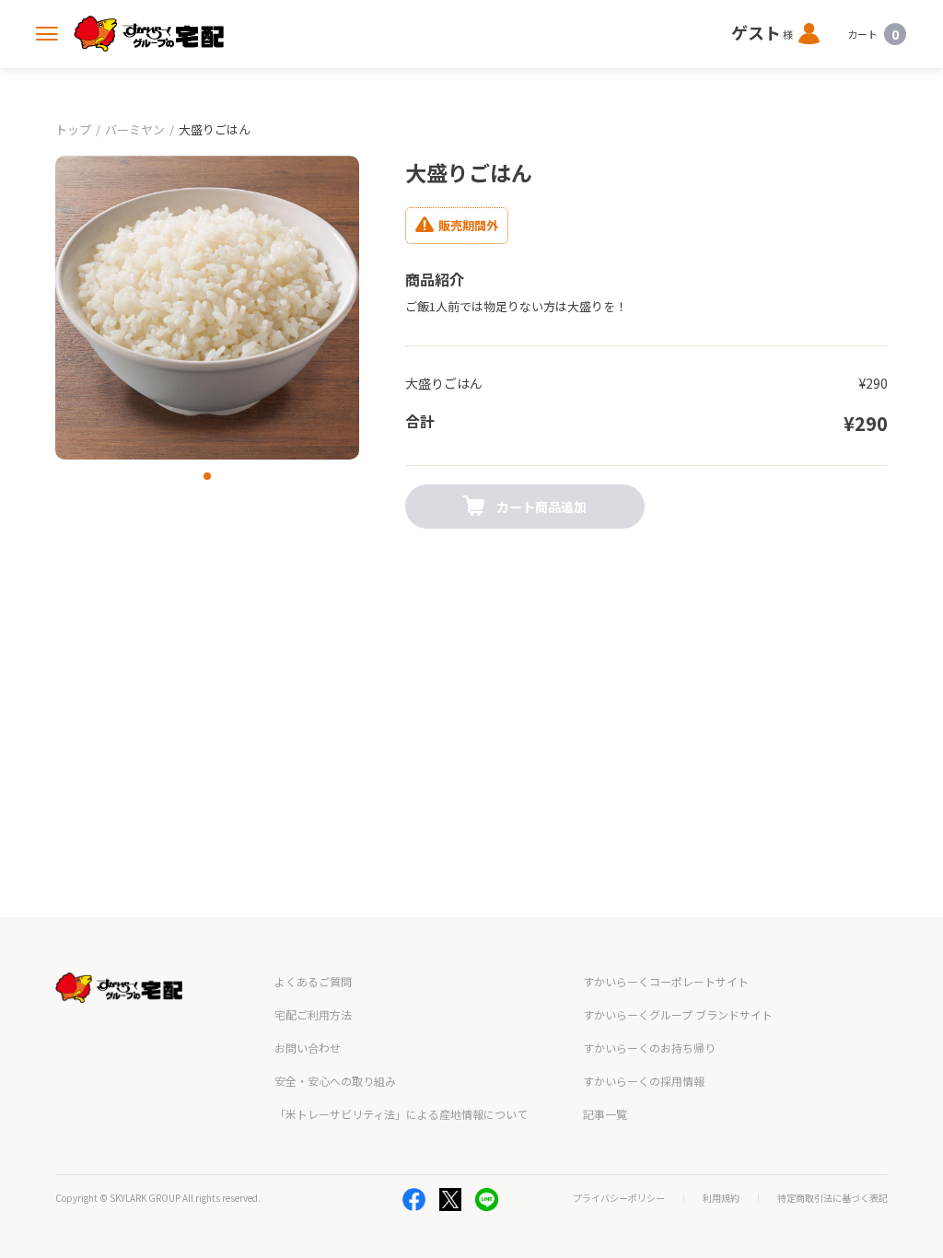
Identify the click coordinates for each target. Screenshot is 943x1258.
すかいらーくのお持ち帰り (649, 1047)
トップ (73, 129)
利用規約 (721, 1198)
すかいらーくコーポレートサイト (666, 981)
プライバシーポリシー (619, 1198)
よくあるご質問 (313, 981)
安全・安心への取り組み (335, 1081)
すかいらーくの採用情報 (643, 1081)
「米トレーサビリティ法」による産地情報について (401, 1114)
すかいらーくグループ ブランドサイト (678, 1014)
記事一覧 (605, 1114)
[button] (207, 476)
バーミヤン (135, 129)
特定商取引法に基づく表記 (832, 1198)
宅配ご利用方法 (313, 1014)
